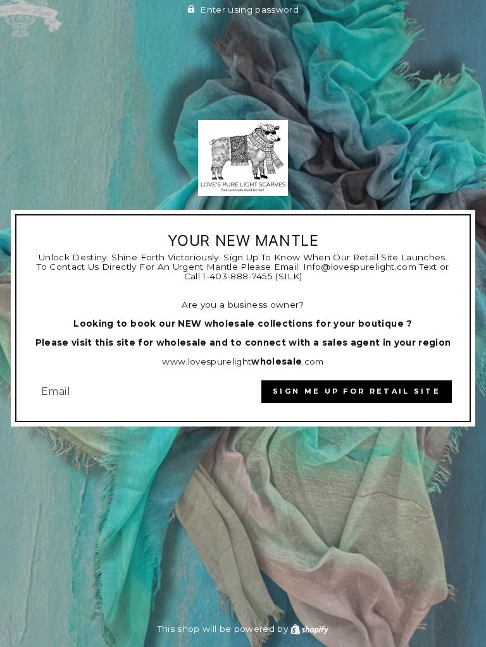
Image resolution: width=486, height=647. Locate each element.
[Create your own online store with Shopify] (309, 629)
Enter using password (249, 9)
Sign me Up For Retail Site (356, 391)
